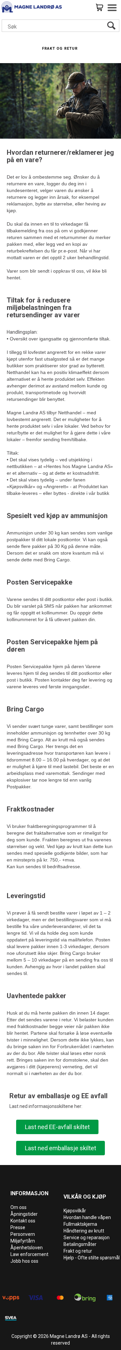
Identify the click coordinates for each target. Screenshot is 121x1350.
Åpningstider (24, 1214)
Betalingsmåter (80, 1244)
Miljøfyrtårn (22, 1241)
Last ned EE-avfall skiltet (57, 1126)
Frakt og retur (78, 1251)
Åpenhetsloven (26, 1247)
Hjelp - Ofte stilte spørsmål (92, 1257)
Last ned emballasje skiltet (60, 1148)
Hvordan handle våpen (87, 1217)
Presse (17, 1227)
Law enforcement (29, 1254)
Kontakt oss (22, 1220)
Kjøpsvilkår (75, 1210)
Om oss (18, 1207)
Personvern (22, 1234)
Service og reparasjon (87, 1237)
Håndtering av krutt (84, 1230)
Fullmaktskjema (80, 1224)
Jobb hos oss (24, 1261)
